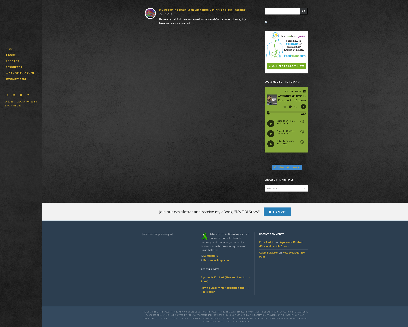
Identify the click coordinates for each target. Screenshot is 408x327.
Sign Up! (279, 211)
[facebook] (7, 94)
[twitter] (14, 94)
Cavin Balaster (268, 252)
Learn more (210, 255)
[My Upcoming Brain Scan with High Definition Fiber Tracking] (150, 13)
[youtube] (21, 94)
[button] (304, 11)
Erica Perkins (267, 242)
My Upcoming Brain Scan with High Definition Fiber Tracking (202, 9)
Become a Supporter (216, 260)
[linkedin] (27, 94)
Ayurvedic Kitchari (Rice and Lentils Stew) (223, 279)
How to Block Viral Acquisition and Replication (222, 290)
